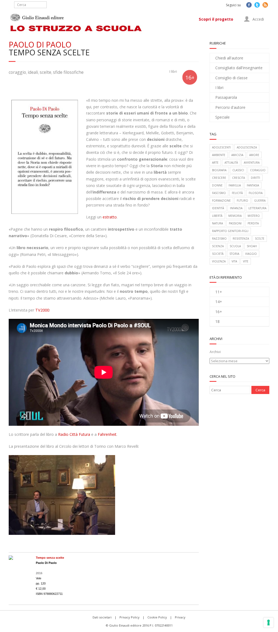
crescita (238, 178)
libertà (217, 216)
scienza (218, 246)
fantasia (253, 185)
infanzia (236, 208)
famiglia (235, 185)
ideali (33, 72)
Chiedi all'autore (229, 58)
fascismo (219, 193)
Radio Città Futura (74, 434)
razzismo (219, 238)
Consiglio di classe (231, 77)
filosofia (256, 193)
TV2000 (42, 310)
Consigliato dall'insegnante (239, 67)
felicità (237, 193)
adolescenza (247, 147)
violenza (219, 261)
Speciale (222, 117)
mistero (254, 216)
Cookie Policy (157, 617)
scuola (235, 246)
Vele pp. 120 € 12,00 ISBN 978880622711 (50, 575)
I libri (173, 71)
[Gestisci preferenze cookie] (268, 622)
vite (245, 261)
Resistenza (241, 238)
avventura (252, 162)
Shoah (252, 246)
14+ (218, 301)
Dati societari (102, 617)
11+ (218, 291)
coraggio (17, 72)
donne (217, 185)
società (217, 254)
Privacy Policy (129, 617)
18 (217, 321)
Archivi (215, 351)
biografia (219, 170)
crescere (219, 178)
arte (215, 162)
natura (217, 223)
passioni (235, 223)
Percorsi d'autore (230, 107)
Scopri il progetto (216, 19)
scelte (45, 72)
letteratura (257, 208)
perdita (253, 223)
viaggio (251, 254)
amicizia (237, 155)
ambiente (218, 155)
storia (234, 254)
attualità (231, 162)
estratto (109, 217)
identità (218, 208)
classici (238, 170)
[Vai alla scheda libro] (11, 558)
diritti (255, 178)
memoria (235, 216)
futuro (242, 200)
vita (234, 261)
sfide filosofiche (68, 72)
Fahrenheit (107, 434)
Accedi (257, 19)
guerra (260, 200)
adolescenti (221, 147)
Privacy (180, 617)
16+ (218, 311)
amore (254, 155)
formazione (221, 200)
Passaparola (226, 97)
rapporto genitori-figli (230, 231)
